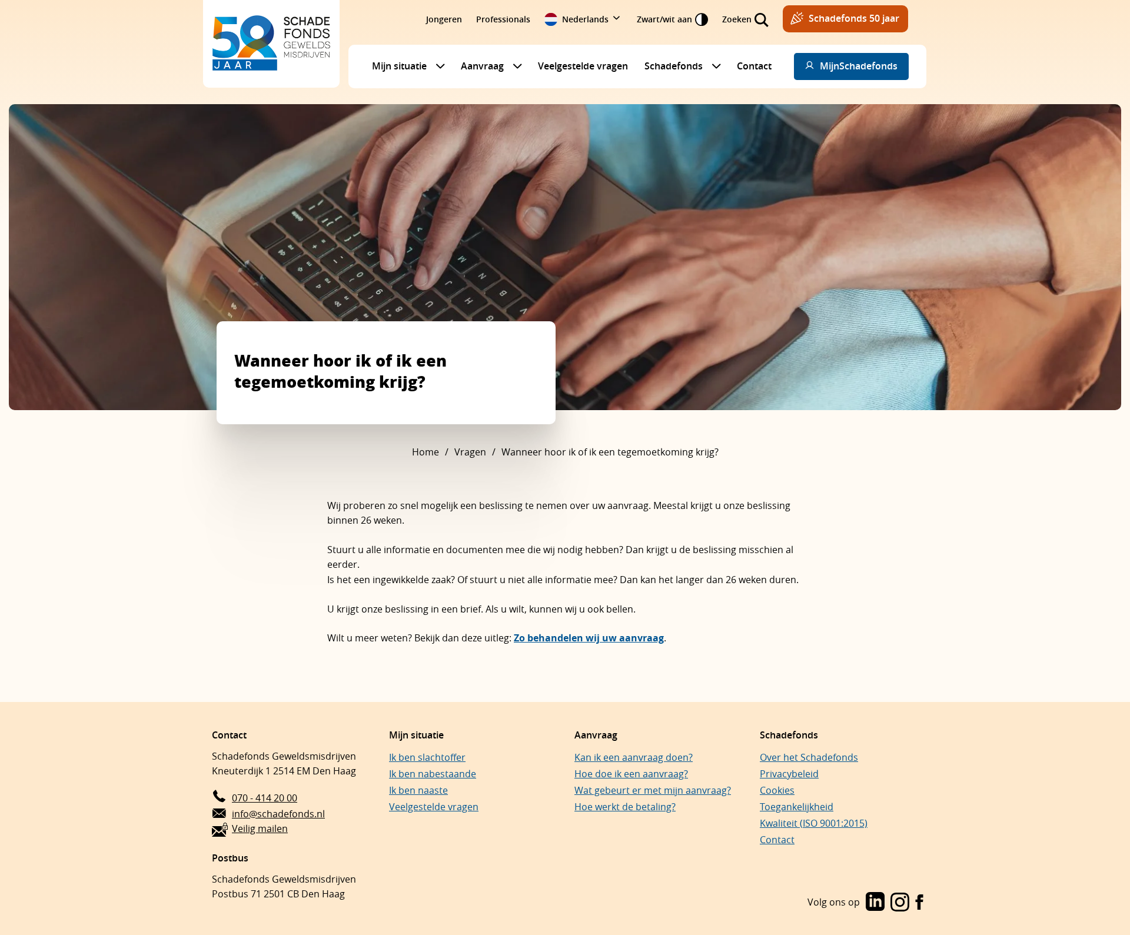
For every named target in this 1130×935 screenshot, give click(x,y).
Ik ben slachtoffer (427, 757)
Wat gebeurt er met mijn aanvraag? (652, 790)
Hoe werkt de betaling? (625, 806)
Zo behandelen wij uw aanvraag (589, 637)
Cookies (777, 790)
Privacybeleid (789, 773)
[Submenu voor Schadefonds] (713, 65)
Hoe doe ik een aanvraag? (631, 773)
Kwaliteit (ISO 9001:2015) (814, 823)
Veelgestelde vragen (583, 65)
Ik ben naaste (418, 790)
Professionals (503, 19)
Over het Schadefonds (809, 757)
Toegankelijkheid (796, 806)
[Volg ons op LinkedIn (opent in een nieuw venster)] (875, 902)
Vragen (470, 451)
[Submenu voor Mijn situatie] (437, 65)
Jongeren (444, 19)
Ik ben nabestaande (432, 773)
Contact (754, 65)
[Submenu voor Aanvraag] (514, 65)
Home (425, 451)
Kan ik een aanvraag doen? (633, 757)
